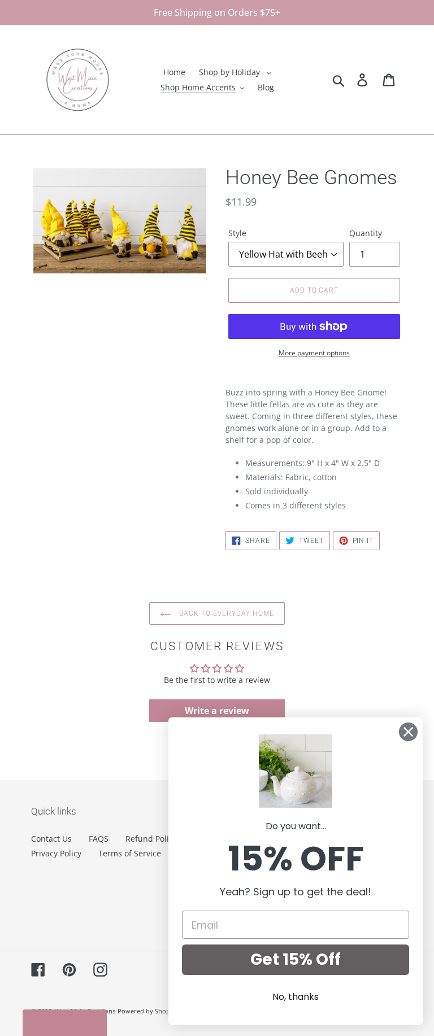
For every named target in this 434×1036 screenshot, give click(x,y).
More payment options (314, 353)
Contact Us (51, 838)
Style (237, 233)
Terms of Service (129, 853)
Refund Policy (151, 838)
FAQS (98, 838)
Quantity (365, 233)
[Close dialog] (408, 732)
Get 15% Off (295, 959)
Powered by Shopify (147, 1011)
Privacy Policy (56, 853)
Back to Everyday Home (225, 613)
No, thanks (295, 996)
